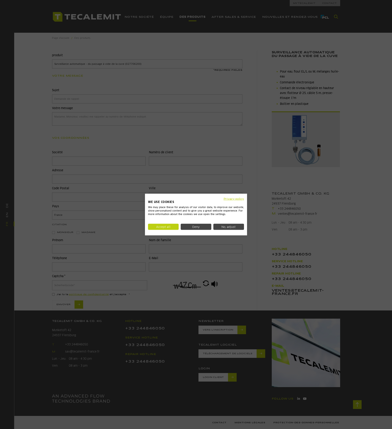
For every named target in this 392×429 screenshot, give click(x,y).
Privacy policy (234, 198)
